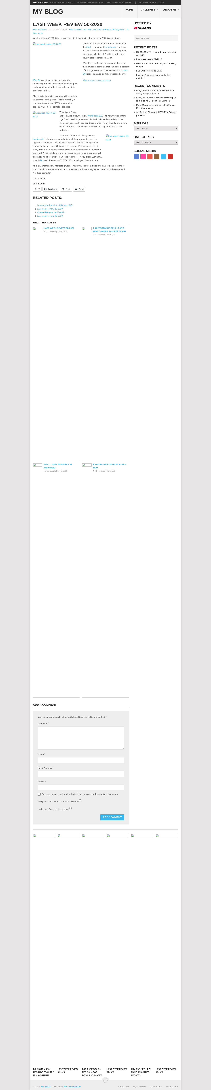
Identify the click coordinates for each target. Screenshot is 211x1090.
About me (170, 9)
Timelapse (172, 1086)
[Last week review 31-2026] (68, 950)
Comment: (43, 723)
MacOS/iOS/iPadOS (102, 29)
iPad (88, 47)
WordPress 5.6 (95, 116)
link (42, 160)
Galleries (148, 9)
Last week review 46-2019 (50, 216)
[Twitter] (163, 156)
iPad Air (36, 80)
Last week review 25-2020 (50, 209)
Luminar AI (38, 139)
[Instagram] (156, 156)
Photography (118, 29)
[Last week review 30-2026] (166, 950)
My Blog (48, 11)
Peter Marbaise (39, 29)
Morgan (140, 90)
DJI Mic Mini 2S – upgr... (61, 3)
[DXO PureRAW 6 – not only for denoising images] (93, 950)
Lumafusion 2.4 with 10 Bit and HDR (54, 205)
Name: (41, 754)
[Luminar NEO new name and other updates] (142, 950)
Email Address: (45, 768)
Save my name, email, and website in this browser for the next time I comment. (80, 794)
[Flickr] (143, 156)
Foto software (75, 29)
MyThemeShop (72, 1086)
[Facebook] (136, 156)
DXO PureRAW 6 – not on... (120, 3)
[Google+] (149, 156)
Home (129, 9)
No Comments (50, 231)
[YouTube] (170, 156)
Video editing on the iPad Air (51, 212)
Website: (42, 781)
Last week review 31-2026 (90, 3)
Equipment (139, 1086)
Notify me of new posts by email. (54, 809)
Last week (87, 29)
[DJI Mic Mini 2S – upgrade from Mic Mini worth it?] (44, 950)
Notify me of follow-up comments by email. (58, 801)
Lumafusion (110, 47)
